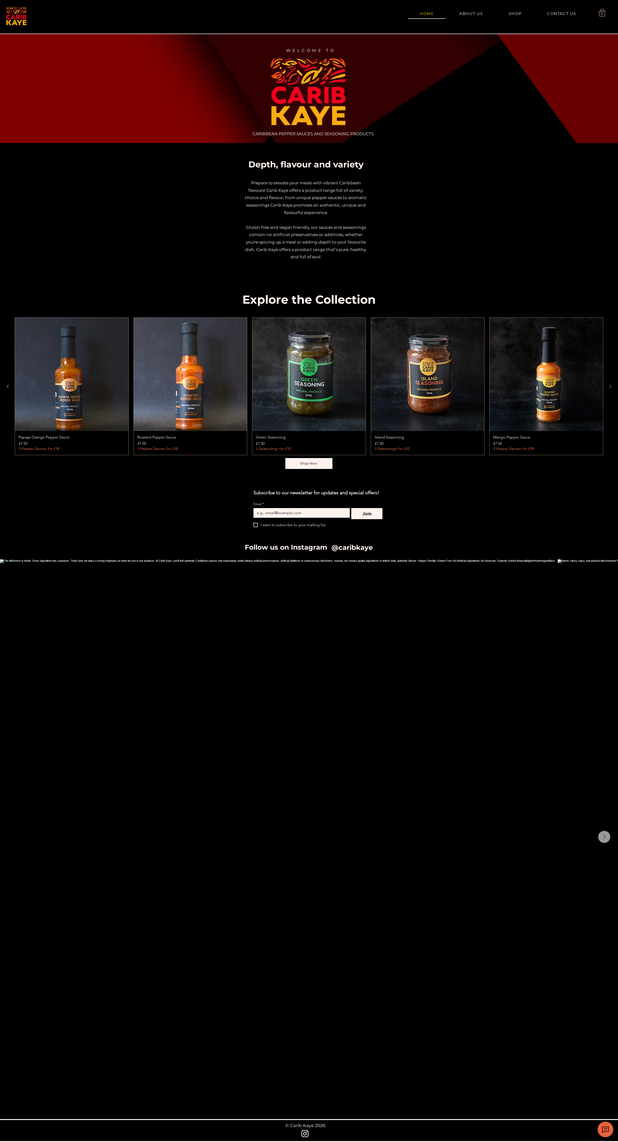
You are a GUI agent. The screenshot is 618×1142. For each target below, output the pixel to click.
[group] (309, 386)
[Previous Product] (8, 386)
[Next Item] (604, 837)
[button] (602, 12)
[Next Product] (610, 386)
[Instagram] (305, 1133)
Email (258, 504)
